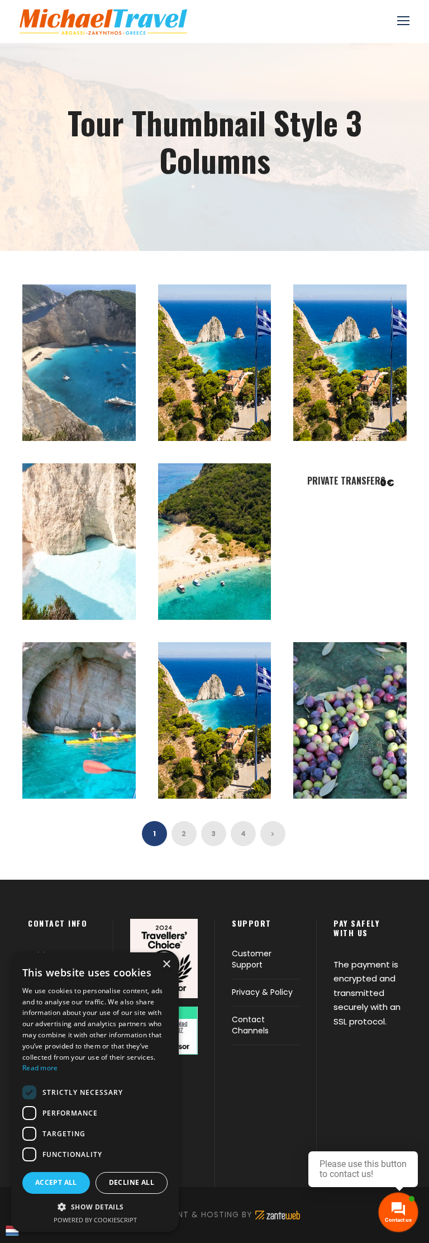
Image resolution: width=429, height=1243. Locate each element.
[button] (95, 1207)
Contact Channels (250, 1025)
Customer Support (251, 959)
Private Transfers (346, 480)
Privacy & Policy (262, 992)
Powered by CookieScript (95, 1220)
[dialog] (95, 1092)
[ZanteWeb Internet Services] (277, 1214)
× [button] (166, 964)
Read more (40, 1068)
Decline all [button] (131, 1182)
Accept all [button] (56, 1182)
